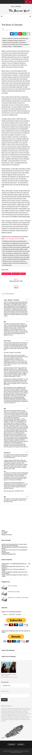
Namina (16, 751)
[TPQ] (16, 12)
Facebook (13, 656)
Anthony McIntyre (6, 273)
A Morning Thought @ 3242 (9, 554)
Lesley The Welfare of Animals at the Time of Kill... (15, 572)
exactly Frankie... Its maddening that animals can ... (14, 563)
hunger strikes (18, 711)
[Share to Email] (28, 33)
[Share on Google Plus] (20, 33)
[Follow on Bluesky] (30, 2)
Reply (27, 299)
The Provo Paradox (12, 585)
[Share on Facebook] (12, 33)
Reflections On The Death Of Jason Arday (18, 597)
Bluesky (12, 650)
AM (5, 321)
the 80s (25, 711)
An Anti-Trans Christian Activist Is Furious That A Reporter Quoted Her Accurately (14, 545)
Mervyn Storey (15, 273)
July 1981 (4, 533)
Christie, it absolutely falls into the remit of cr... (14, 566)
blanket (17, 710)
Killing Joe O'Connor (7, 534)
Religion (23, 273)
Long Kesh (4, 710)
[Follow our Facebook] (26, 2)
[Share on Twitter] (16, 33)
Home (3, 530)
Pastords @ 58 (5, 552)
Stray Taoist (7, 341)
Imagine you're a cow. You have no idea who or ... (14, 569)
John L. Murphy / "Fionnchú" (11, 300)
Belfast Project (15, 719)
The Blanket (5, 532)
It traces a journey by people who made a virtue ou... (15, 575)
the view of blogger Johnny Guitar (13, 238)
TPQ (13, 751)
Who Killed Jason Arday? (14, 591)
